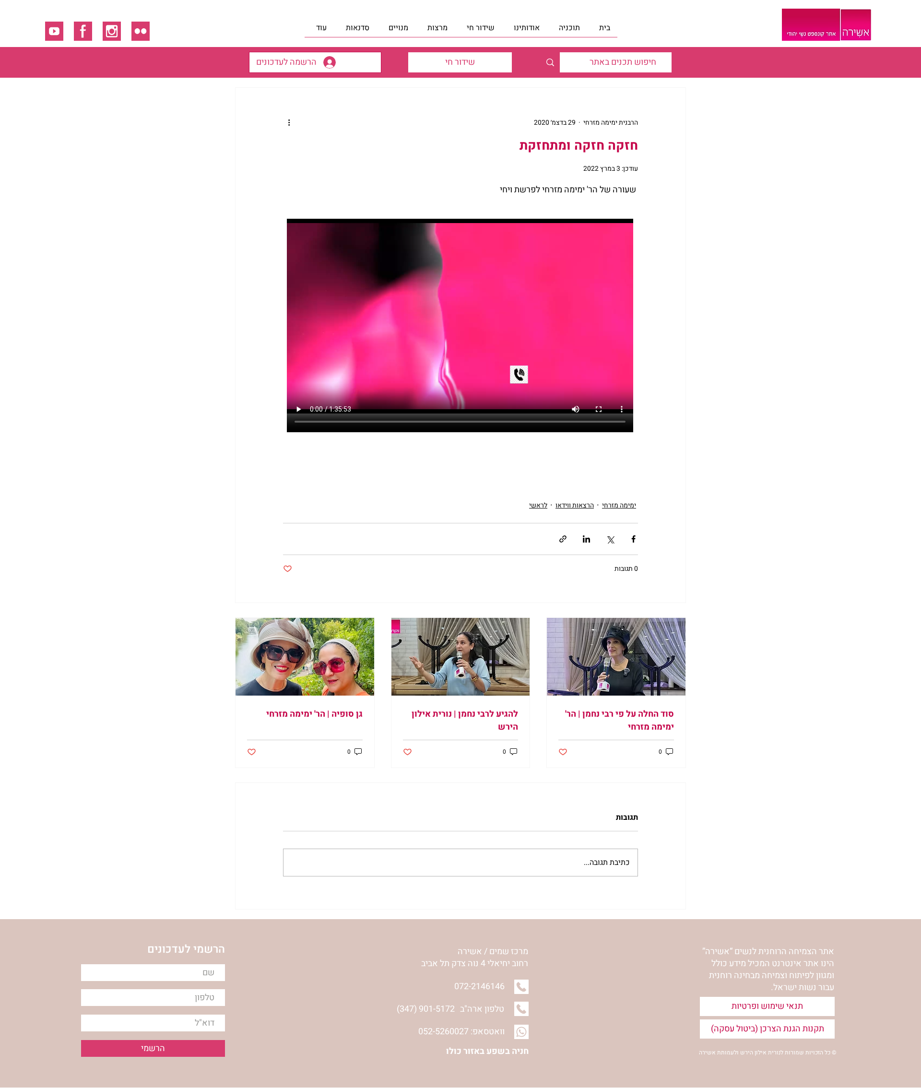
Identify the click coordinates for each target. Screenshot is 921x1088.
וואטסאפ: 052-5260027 (461, 1031)
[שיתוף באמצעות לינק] (562, 539)
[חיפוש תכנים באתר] (550, 62)
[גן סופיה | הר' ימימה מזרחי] (305, 657)
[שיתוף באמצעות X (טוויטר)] (609, 539)
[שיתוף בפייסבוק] (633, 539)
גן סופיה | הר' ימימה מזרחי (314, 714)
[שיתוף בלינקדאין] (586, 539)
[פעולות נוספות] (289, 122)
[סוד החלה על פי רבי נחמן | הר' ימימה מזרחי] (616, 657)
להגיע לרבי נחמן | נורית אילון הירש (465, 720)
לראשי (538, 505)
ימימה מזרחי (619, 505)
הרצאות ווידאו (574, 505)
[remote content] (460, 317)
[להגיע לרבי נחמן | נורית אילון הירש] (460, 657)
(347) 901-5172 (426, 1009)
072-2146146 (479, 986)
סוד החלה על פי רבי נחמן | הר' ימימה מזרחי (619, 720)
